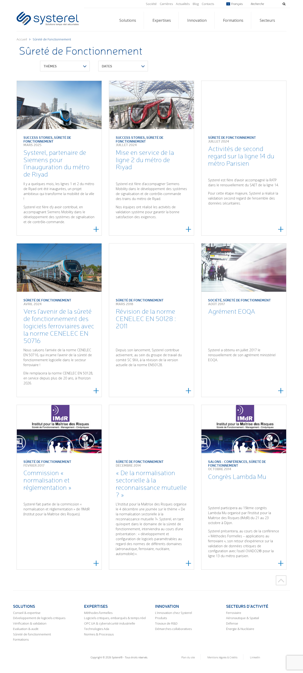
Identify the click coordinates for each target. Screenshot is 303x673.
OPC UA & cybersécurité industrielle (109, 623)
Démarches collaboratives (173, 629)
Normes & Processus (99, 634)
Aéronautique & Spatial (242, 618)
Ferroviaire (233, 613)
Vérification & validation (29, 623)
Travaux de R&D (166, 623)
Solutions (127, 20)
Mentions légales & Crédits (222, 657)
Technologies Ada (96, 629)
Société (151, 4)
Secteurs (267, 20)
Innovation (197, 20)
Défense (232, 623)
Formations (233, 20)
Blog (196, 4)
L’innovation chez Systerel (173, 613)
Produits (161, 618)
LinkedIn (255, 657)
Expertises (161, 20)
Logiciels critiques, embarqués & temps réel (115, 618)
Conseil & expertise (26, 613)
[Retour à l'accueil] (48, 18)
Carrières (166, 4)
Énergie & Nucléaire (240, 629)
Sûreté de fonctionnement (32, 634)
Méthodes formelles (98, 613)
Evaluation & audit (25, 629)
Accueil (22, 39)
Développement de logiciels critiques (39, 618)
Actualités (183, 4)
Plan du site (188, 657)
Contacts (208, 4)
